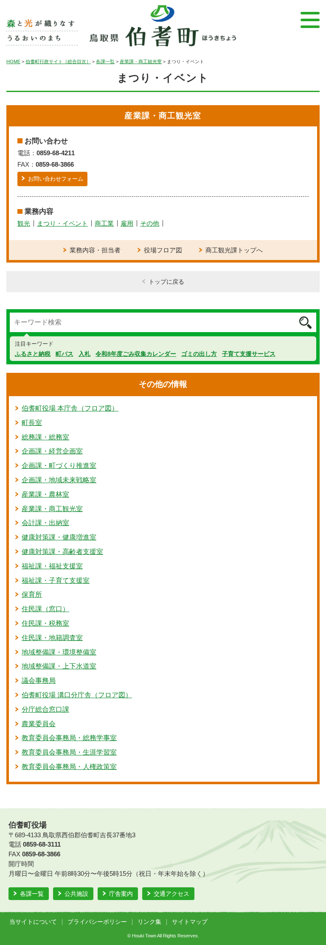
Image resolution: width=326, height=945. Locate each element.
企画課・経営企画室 (52, 451)
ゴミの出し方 (199, 353)
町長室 (32, 422)
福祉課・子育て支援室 (56, 580)
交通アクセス (171, 893)
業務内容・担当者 (95, 250)
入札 (84, 353)
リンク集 (149, 922)
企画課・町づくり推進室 (59, 465)
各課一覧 (105, 61)
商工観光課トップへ (234, 250)
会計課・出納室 (45, 522)
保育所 (32, 594)
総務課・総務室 (45, 437)
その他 (149, 223)
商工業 (104, 223)
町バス (64, 353)
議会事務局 (39, 680)
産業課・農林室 (45, 494)
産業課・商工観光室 (141, 61)
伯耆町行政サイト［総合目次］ (58, 61)
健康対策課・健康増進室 (59, 537)
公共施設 (76, 893)
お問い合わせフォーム (55, 179)
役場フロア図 (163, 250)
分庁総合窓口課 (45, 709)
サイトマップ (190, 922)
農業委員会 (39, 723)
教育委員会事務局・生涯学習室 (69, 752)
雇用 (127, 223)
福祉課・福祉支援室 (52, 566)
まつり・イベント (62, 223)
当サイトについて (33, 922)
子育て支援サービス (248, 353)
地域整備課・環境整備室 (59, 652)
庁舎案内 (121, 893)
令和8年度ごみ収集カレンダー (136, 353)
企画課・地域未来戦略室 (59, 480)
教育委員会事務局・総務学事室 (69, 737)
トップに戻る (166, 281)
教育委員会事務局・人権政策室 (69, 766)
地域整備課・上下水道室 (59, 666)
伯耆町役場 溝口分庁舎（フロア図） (77, 695)
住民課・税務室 (45, 623)
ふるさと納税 (33, 353)
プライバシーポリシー (97, 922)
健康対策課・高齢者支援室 (62, 551)
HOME (13, 61)
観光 (23, 223)
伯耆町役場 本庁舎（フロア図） (70, 408)
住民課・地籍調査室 (52, 637)
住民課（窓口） (45, 608)
